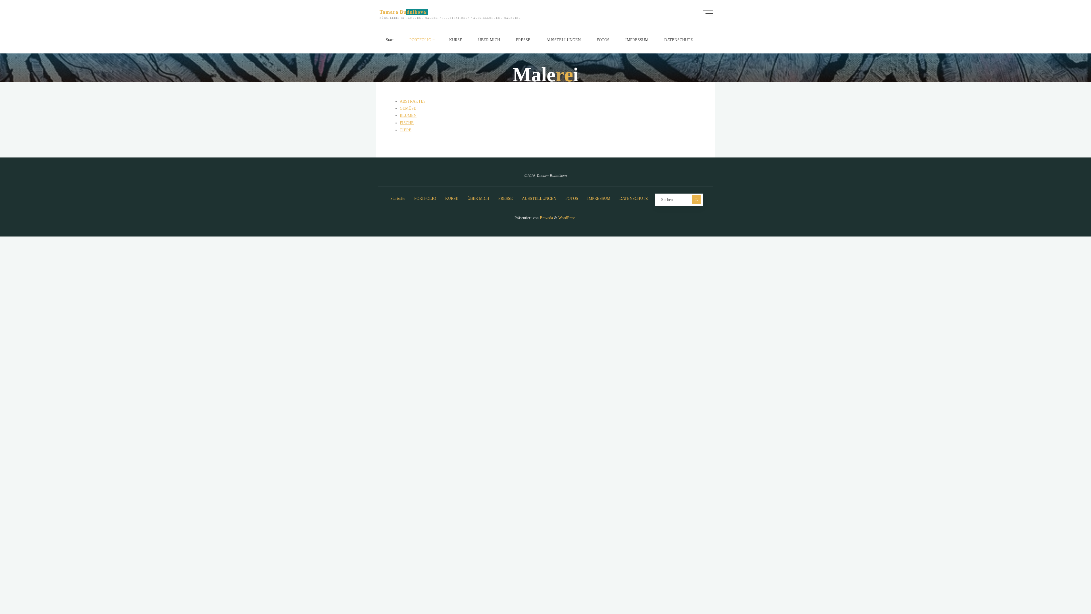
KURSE (451, 198)
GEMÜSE (408, 108)
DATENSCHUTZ (633, 198)
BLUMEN (408, 115)
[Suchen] (696, 199)
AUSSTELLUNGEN (539, 198)
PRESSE (505, 198)
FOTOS (571, 198)
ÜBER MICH (478, 198)
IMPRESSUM (598, 198)
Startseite (397, 198)
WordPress (566, 218)
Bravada (546, 218)
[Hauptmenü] (708, 13)
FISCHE (407, 123)
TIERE (405, 130)
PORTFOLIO (425, 198)
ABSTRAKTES (413, 101)
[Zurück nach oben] (1068, 591)
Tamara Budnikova (403, 12)
